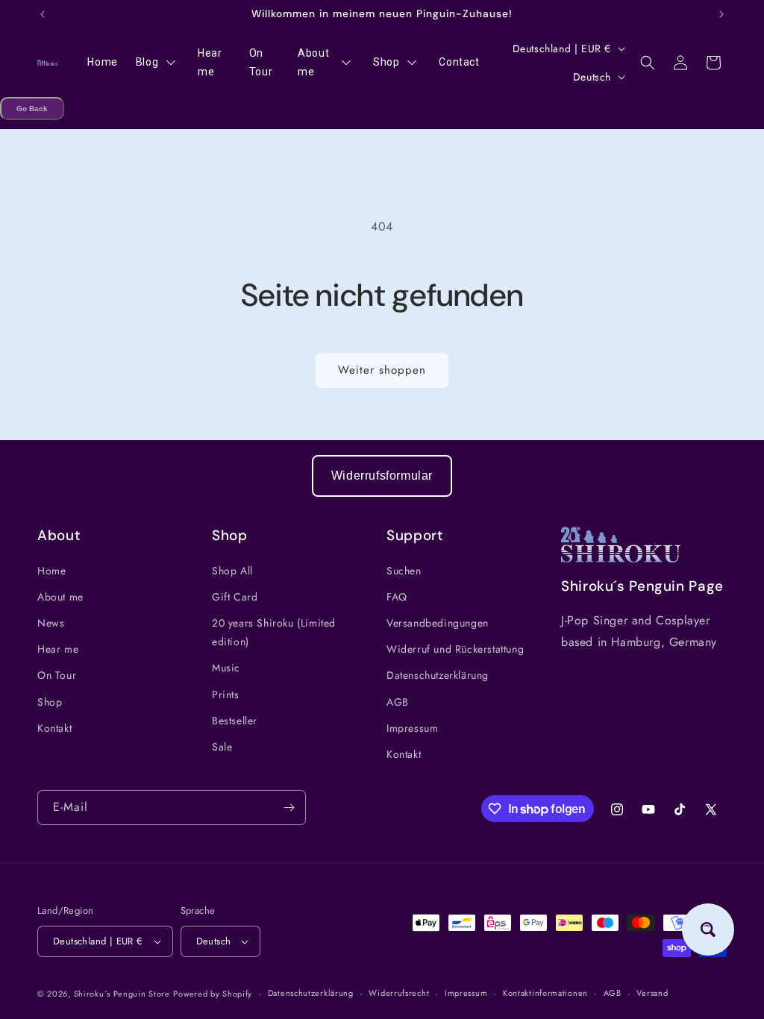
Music (226, 667)
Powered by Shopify (212, 994)
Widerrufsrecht (399, 993)
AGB (397, 702)
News (50, 622)
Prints (225, 694)
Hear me (57, 649)
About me (60, 596)
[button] (647, 62)
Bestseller (234, 720)
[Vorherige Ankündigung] (42, 14)
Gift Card (234, 596)
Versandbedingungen (437, 622)
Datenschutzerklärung (437, 675)
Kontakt (54, 728)
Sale (222, 746)
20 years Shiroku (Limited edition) (274, 632)
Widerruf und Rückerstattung (455, 649)
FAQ (396, 596)
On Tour (56, 675)
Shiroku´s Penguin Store (122, 994)
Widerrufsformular (382, 475)
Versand (652, 993)
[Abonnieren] (288, 807)
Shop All (232, 570)
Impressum (412, 728)
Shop (49, 702)
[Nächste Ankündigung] (721, 14)
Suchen (404, 570)
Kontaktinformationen (545, 993)
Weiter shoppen (382, 370)
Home (51, 570)
